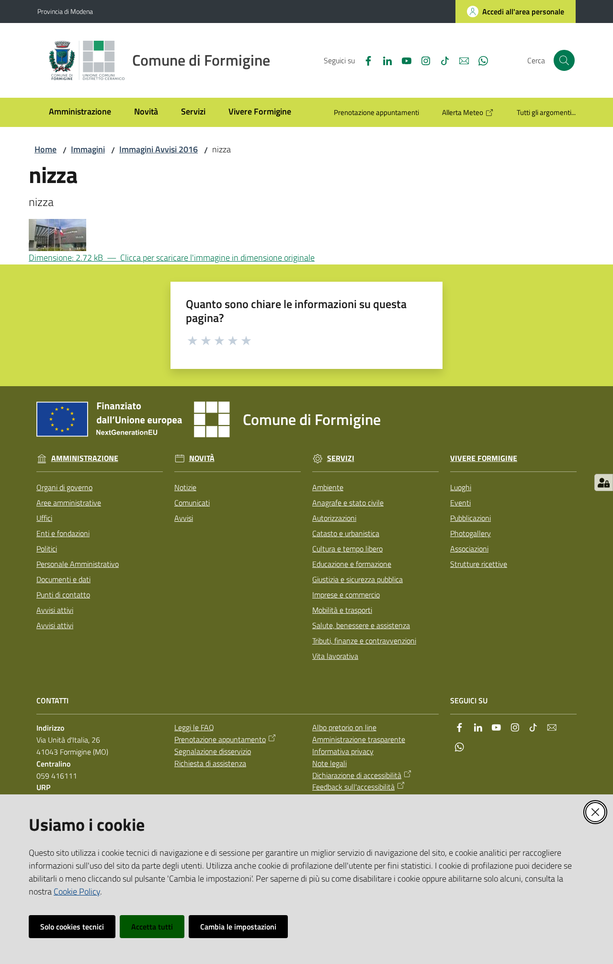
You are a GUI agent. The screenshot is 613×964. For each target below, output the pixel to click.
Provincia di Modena (65, 11)
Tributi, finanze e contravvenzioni (364, 640)
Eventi (460, 502)
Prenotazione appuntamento (220, 739)
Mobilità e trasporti (342, 610)
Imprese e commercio (346, 594)
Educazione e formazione (351, 564)
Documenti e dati (63, 579)
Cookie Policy (77, 891)
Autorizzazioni (334, 518)
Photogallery (470, 533)
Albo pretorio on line (344, 727)
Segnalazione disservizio (212, 751)
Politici (46, 548)
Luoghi (460, 487)
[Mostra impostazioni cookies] (603, 482)
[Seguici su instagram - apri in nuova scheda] (421, 60)
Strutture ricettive (478, 564)
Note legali (329, 763)
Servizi (340, 458)
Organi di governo (64, 487)
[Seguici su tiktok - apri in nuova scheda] (441, 60)
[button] (564, 60)
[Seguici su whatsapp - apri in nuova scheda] (479, 60)
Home (45, 149)
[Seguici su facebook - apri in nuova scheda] (364, 60)
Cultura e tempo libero (347, 548)
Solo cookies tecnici (72, 926)
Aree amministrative (68, 502)
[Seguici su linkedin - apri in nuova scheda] (383, 60)
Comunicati (192, 502)
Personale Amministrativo (77, 564)
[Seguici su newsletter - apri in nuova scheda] (460, 60)
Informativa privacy (343, 751)
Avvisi (183, 518)
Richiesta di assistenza (210, 763)
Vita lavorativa (335, 656)
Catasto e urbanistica (345, 533)
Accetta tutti (152, 926)
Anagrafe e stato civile (348, 502)
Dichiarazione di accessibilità (356, 775)
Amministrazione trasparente (358, 739)
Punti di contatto (63, 594)
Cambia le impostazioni (238, 926)
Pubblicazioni (470, 518)
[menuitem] (80, 112)
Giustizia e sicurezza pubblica (357, 579)
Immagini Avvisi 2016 (158, 149)
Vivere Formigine (483, 458)
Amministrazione (84, 458)
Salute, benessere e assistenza (361, 625)
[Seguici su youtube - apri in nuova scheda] (402, 60)
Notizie (185, 487)
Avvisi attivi (54, 610)
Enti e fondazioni (63, 533)
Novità (202, 458)
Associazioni (469, 548)
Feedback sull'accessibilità (353, 786)
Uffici (44, 518)
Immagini (88, 149)
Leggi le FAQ (194, 727)
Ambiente (327, 487)
